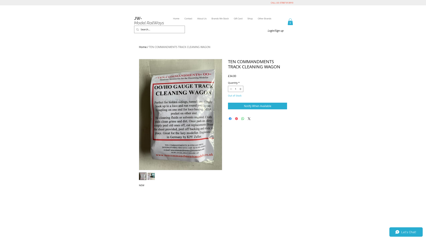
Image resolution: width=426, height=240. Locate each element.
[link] (290, 21)
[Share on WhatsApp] (243, 119)
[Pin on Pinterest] (236, 119)
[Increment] (241, 89)
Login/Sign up (276, 30)
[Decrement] (230, 89)
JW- (138, 18)
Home (143, 47)
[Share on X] (249, 119)
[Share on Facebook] (230, 119)
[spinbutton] (236, 89)
